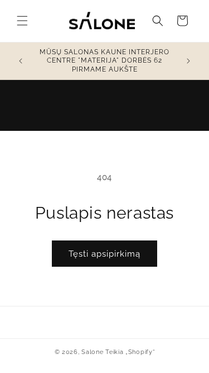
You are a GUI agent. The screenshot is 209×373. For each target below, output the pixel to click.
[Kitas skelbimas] (188, 61)
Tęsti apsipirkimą (104, 254)
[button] (22, 20)
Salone (92, 352)
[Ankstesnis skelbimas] (20, 61)
